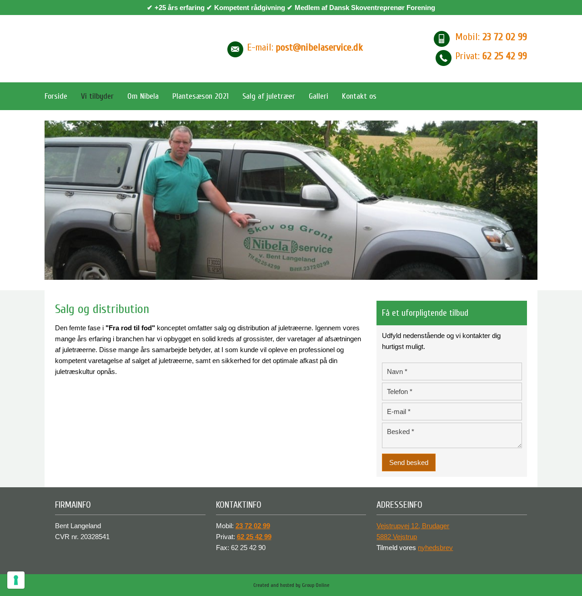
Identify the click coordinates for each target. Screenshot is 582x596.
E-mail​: (305, 47)
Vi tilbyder (97, 96)
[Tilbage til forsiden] (121, 48)
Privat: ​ (491, 56)
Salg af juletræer (268, 96)
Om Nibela (143, 96)
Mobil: (491, 37)
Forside (56, 96)
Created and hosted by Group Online (291, 585)
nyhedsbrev (435, 547)
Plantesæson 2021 (200, 96)
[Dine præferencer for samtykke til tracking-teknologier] (16, 580)
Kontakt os (359, 96)
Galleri (318, 96)
